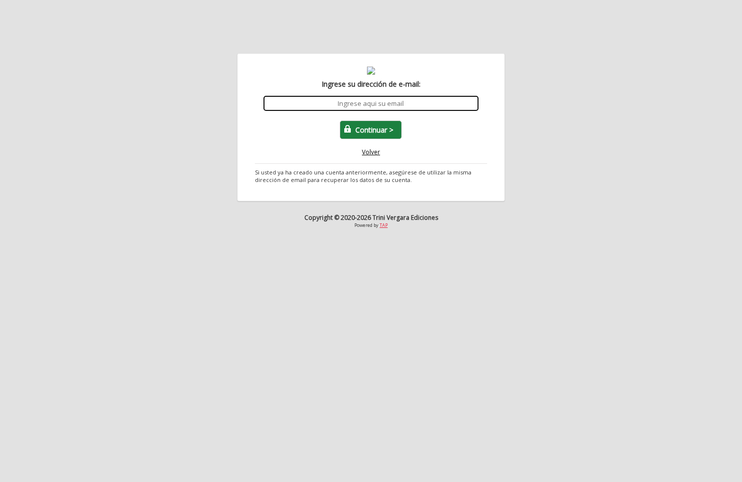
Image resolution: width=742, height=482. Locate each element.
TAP (384, 225)
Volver (371, 152)
